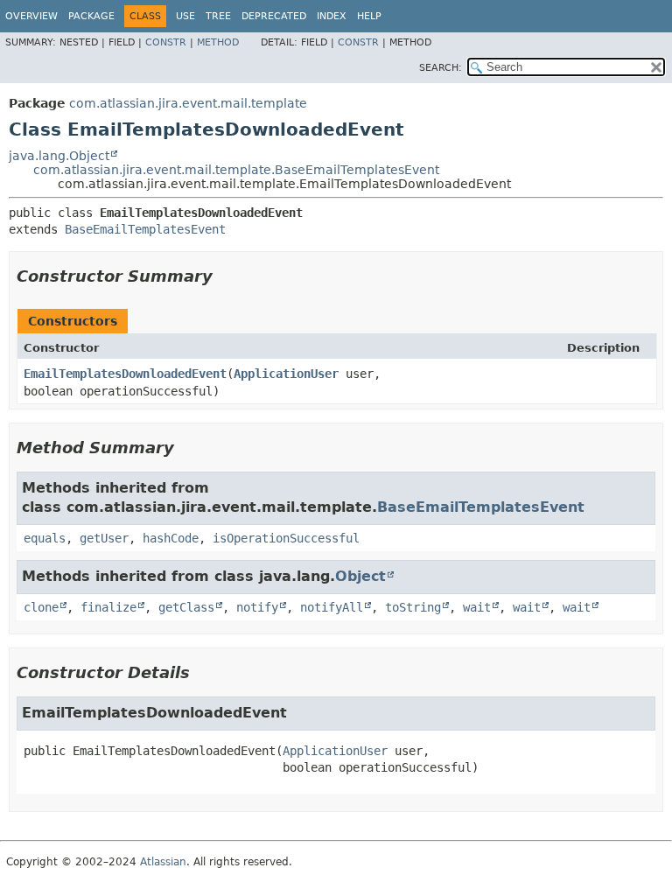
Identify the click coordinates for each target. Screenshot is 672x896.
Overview (31, 16)
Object (360, 576)
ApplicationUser (286, 374)
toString (413, 607)
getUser (104, 538)
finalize (108, 607)
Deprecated (274, 16)
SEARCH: (440, 68)
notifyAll (331, 607)
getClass (186, 607)
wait (477, 607)
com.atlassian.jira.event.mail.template (188, 103)
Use (185, 16)
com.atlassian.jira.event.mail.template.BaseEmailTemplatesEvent (236, 170)
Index (331, 16)
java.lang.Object (59, 156)
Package (91, 16)
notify (257, 607)
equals (45, 538)
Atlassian (163, 862)
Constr (165, 42)
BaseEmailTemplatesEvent (145, 229)
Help (369, 16)
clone (41, 607)
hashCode (171, 538)
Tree (218, 16)
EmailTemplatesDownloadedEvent (125, 374)
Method (218, 42)
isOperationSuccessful (286, 538)
